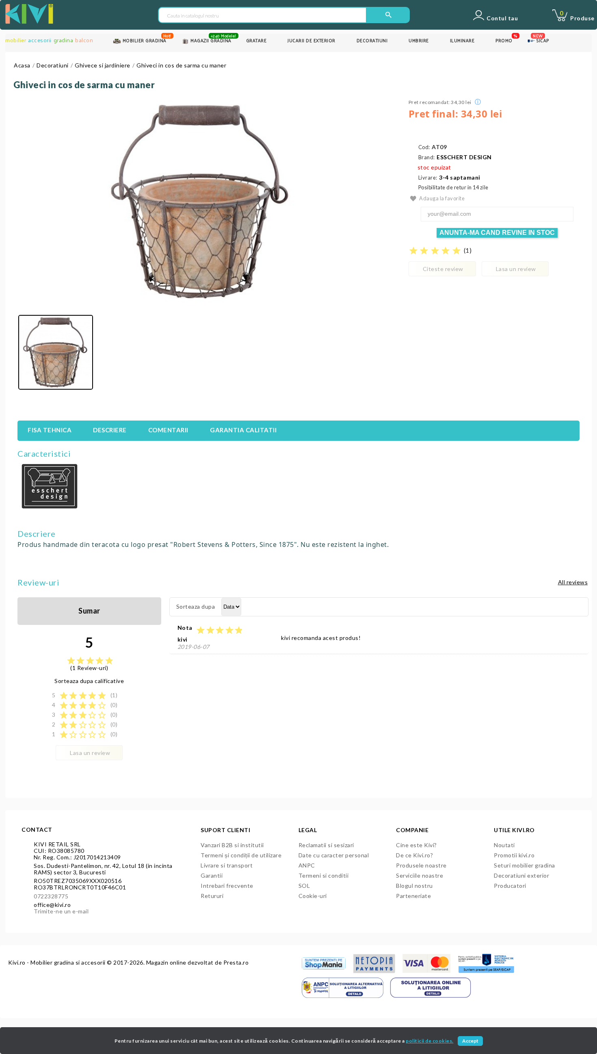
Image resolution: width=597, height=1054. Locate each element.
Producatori (510, 885)
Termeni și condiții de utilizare (241, 855)
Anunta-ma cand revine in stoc (497, 232)
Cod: (424, 147)
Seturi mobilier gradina (524, 865)
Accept (470, 1041)
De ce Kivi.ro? (414, 855)
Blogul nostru (414, 885)
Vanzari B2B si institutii (232, 844)
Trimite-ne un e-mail (61, 911)
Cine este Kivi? (416, 844)
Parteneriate (413, 895)
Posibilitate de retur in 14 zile (453, 187)
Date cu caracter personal (333, 855)
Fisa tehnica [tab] (49, 430)
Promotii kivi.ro (514, 855)
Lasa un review (516, 268)
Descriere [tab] (110, 430)
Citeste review (443, 268)
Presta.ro (236, 962)
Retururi (212, 895)
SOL (304, 885)
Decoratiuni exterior (521, 875)
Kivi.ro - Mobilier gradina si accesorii (57, 962)
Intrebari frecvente (227, 885)
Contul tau (502, 18)
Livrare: (427, 177)
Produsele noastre (421, 865)
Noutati (504, 844)
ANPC (306, 865)
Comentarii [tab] (168, 430)
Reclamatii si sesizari (326, 844)
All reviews (573, 582)
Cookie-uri (312, 895)
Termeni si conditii (323, 875)
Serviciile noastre (419, 875)
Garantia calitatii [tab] (243, 430)
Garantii (212, 875)
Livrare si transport (227, 865)
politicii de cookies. (430, 1041)
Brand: (426, 157)
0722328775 (51, 896)
